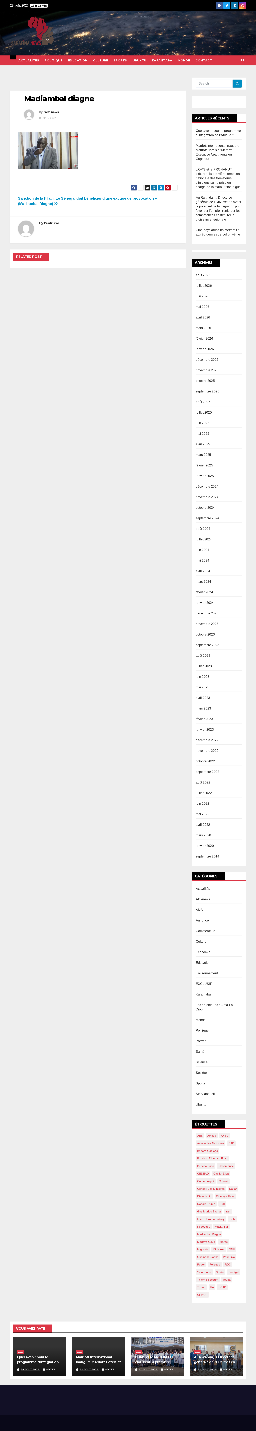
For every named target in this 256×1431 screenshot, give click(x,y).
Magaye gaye (206, 1241)
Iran (227, 1211)
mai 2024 (202, 560)
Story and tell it (206, 1094)
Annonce (202, 920)
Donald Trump (206, 1203)
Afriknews (203, 899)
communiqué (205, 1181)
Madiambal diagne (209, 1234)
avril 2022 (203, 824)
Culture (100, 60)
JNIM (232, 1219)
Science (202, 1062)
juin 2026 (202, 296)
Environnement (207, 973)
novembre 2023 (207, 624)
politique (214, 1264)
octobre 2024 (205, 507)
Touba (227, 1279)
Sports (120, 60)
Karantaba (162, 60)
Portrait (201, 1041)
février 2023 (204, 719)
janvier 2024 (205, 602)
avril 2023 (203, 698)
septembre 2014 (207, 856)
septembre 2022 (207, 772)
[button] (242, 60)
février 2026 (204, 338)
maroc (224, 1241)
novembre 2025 (207, 370)
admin (50, 1369)
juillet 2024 (204, 539)
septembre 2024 (207, 518)
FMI (222, 1203)
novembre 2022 (207, 750)
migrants (202, 1249)
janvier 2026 (205, 349)
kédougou (203, 1226)
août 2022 (203, 782)
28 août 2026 (89, 1369)
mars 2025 (203, 454)
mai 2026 (202, 306)
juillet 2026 (204, 285)
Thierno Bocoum (207, 1279)
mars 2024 (203, 581)
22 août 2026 (207, 1369)
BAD (231, 1143)
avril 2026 (203, 317)
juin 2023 (202, 676)
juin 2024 (202, 550)
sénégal (234, 1272)
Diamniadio (204, 1196)
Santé (200, 1051)
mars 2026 (203, 328)
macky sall (221, 1226)
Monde (184, 60)
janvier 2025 (205, 476)
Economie (203, 952)
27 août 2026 (148, 1369)
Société (201, 1072)
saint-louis (204, 1272)
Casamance (226, 1166)
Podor (201, 1264)
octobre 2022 (205, 761)
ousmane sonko (207, 1257)
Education (78, 60)
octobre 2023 (205, 634)
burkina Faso (205, 1166)
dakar (233, 1188)
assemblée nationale (210, 1143)
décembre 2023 (207, 613)
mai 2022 (202, 814)
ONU (232, 1249)
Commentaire (205, 931)
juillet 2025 (204, 412)
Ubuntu (139, 60)
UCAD (222, 1287)
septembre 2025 (207, 391)
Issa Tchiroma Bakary (210, 1219)
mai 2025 (202, 433)
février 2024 (204, 592)
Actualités (28, 60)
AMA (199, 910)
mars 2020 (203, 835)
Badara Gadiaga (207, 1150)
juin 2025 (202, 423)
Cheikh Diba (221, 1173)
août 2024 (203, 528)
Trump (201, 1287)
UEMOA (202, 1294)
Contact (204, 60)
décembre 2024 (207, 486)
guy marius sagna (209, 1211)
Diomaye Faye (225, 1196)
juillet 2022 (204, 793)
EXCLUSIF (204, 984)
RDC (228, 1264)
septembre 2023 (207, 645)
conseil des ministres (211, 1188)
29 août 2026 (30, 1369)
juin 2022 (202, 803)
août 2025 (203, 402)
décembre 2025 (207, 359)
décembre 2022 (207, 740)
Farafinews (51, 112)
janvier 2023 (205, 729)
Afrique (211, 1135)
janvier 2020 (205, 846)
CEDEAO (203, 1173)
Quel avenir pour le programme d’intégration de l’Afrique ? (38, 1362)
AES (200, 1135)
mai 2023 (202, 687)
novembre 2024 (207, 497)
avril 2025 (203, 444)
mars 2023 (203, 708)
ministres (218, 1249)
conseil (223, 1181)
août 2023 (203, 655)
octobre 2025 (205, 380)
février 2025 (204, 465)
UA (212, 1287)
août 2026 (203, 275)
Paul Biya (229, 1257)
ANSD (224, 1135)
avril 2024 (203, 571)
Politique (53, 60)
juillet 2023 (204, 666)
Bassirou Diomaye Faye (212, 1158)
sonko (220, 1272)
